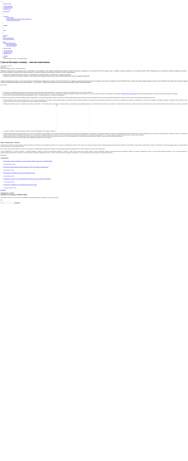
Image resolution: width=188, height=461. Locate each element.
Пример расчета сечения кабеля (129, 93)
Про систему (7, 11)
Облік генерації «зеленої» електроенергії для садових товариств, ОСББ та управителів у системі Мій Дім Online (28, 161)
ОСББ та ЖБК (10, 17)
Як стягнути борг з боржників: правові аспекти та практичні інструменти (19, 172)
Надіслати (17, 202)
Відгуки (6, 35)
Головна (6, 56)
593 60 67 (8, 6)
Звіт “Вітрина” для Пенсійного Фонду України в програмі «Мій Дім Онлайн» (20, 184)
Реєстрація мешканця (9, 39)
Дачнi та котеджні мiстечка (13, 20)
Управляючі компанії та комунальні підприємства (18, 19)
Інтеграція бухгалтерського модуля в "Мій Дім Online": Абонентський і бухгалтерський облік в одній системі (27, 178)
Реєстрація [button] (10, 43)
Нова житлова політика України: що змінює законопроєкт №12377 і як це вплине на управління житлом (26, 167)
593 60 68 (8, 7)
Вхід (5, 36)
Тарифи (5, 25)
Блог (5, 30)
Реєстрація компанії (8, 38)
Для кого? (6, 16)
